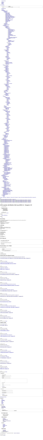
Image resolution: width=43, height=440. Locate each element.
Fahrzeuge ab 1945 (13, 197)
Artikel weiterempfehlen (5, 210)
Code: (6, 250)
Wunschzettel (4, 430)
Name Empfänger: (4, 392)
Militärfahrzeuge (8, 197)
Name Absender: (4, 390)
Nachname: (3, 249)
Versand (6, 266)
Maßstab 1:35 (16, 197)
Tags (3, 427)
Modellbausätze (4, 197)
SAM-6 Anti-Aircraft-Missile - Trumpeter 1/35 (6, 312)
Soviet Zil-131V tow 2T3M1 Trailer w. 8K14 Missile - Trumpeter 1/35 (9, 307)
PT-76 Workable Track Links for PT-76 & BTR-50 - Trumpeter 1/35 (9, 274)
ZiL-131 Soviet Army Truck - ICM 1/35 (5, 301)
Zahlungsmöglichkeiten (5, 419)
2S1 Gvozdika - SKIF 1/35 (4, 325)
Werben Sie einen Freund (5, 431)
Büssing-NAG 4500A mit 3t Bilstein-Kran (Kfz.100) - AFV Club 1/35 (9, 285)
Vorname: (3, 248)
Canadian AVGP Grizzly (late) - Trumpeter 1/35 (6, 352)
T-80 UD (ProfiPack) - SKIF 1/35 (4, 330)
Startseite (1, 197)
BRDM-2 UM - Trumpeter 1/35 (4, 368)
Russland (20, 197)
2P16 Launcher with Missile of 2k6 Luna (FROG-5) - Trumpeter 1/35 (28, 197)
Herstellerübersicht (5, 425)
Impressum (4, 418)
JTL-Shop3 (4, 435)
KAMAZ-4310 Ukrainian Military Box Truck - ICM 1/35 (8, 263)
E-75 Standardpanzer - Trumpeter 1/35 (5, 357)
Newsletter (4, 424)
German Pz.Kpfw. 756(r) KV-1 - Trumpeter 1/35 (7, 341)
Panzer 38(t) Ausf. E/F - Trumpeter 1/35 (5, 363)
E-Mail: (3, 377)
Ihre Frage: (3, 382)
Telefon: (3, 378)
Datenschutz (4, 421)
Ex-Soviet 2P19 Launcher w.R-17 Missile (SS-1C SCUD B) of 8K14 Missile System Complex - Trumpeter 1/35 (15, 258)
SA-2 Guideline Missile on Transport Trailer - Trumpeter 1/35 (8, 290)
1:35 (2, 217)
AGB (3, 420)
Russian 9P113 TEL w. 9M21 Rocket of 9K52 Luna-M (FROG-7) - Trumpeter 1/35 (11, 296)
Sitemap (4, 426)
